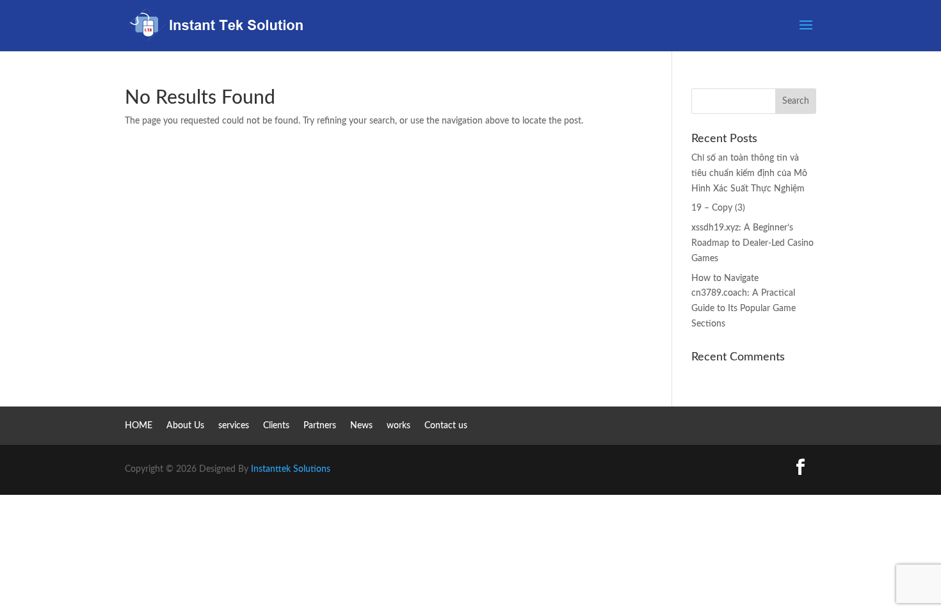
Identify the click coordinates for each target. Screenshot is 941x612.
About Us (185, 425)
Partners (319, 425)
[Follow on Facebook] (800, 467)
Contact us (445, 425)
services (233, 425)
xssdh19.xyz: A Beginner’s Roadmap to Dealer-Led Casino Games (752, 243)
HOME (138, 425)
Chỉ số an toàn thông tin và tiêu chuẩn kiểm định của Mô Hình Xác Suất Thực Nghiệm (749, 173)
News (361, 425)
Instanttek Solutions (290, 469)
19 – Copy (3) (718, 208)
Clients (276, 425)
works (398, 425)
